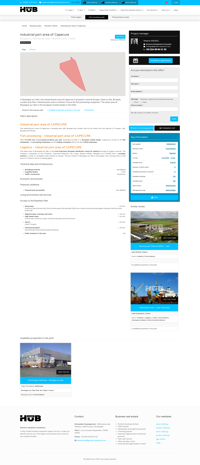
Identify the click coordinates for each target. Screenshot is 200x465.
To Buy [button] (80, 10)
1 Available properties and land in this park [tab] (63, 110)
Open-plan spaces (125, 439)
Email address (136, 91)
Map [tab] (24, 49)
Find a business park (97, 17)
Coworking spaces (125, 431)
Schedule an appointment (161, 60)
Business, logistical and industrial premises (157, 99)
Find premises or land (120, 17)
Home (24, 26)
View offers (120, 37)
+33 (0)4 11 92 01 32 (29, 2)
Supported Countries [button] (107, 10)
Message (134, 99)
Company (134, 76)
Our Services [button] (152, 10)
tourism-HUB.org (111, 2)
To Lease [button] (69, 10)
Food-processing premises (128, 424)
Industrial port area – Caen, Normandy (154, 308)
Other (144, 102)
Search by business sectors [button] (131, 10)
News (176, 10)
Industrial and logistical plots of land (132, 444)
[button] (168, 2)
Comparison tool (168, 128)
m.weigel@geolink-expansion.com (158, 46)
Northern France (51, 26)
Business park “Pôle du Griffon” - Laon (154, 246)
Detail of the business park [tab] (32, 110)
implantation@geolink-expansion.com (55, 2)
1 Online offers (137, 261)
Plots (136, 102)
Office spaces (123, 426)
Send (174, 119)
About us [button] (165, 10)
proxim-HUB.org (162, 435)
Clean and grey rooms (126, 441)
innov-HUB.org (130, 2)
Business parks (35, 26)
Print (155, 197)
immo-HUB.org (92, 2)
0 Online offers (137, 324)
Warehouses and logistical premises (132, 429)
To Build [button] (91, 10)
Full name (134, 84)
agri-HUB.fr (160, 439)
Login (175, 2)
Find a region (76, 17)
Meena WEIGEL (151, 40)
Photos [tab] (32, 49)
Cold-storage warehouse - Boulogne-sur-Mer (46, 380)
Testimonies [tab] (89, 110)
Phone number (136, 105)
